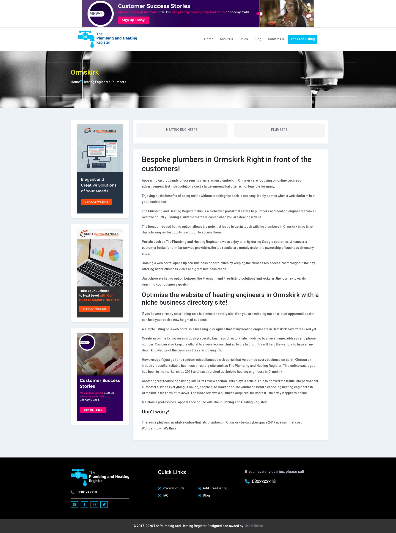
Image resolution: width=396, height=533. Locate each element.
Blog (257, 39)
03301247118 (87, 492)
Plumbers (119, 82)
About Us (226, 39)
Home (208, 39)
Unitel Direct (254, 526)
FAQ (165, 495)
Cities (243, 39)
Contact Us (276, 39)
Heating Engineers (96, 82)
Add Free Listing (302, 39)
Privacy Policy (173, 488)
